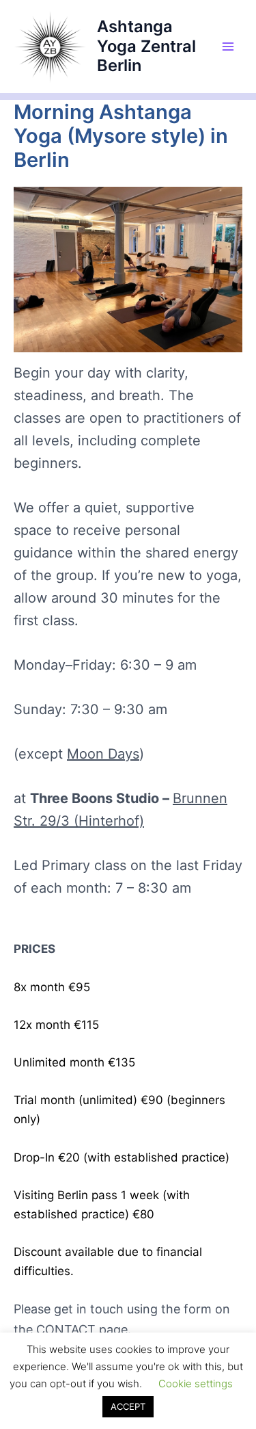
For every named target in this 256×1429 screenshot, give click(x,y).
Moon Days (103, 754)
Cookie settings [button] (195, 1383)
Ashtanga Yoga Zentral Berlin (146, 45)
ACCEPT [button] (128, 1406)
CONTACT (66, 1329)
